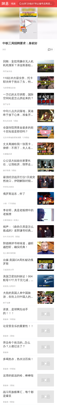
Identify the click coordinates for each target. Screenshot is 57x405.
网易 (5, 3)
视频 (13, 3)
